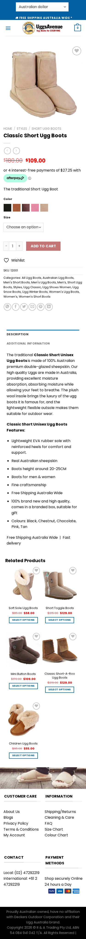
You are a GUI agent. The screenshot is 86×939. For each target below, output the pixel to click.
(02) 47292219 (26, 872)
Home (7, 129)
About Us (11, 811)
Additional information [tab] (28, 343)
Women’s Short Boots (34, 297)
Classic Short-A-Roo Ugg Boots (59, 676)
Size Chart (54, 829)
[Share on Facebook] (15, 307)
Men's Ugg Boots (43, 282)
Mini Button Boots (23, 674)
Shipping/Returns (60, 811)
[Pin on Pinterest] (40, 307)
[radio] (7, 208)
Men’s (61, 282)
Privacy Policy (15, 823)
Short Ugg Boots (46, 129)
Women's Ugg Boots (64, 292)
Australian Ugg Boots (58, 278)
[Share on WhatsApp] (7, 307)
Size (6, 217)
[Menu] (8, 28)
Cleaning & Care (59, 817)
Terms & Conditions (21, 829)
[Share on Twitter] (24, 307)
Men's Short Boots (16, 282)
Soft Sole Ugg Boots (23, 608)
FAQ (48, 823)
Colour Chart (56, 835)
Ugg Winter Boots (35, 292)
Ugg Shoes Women (56, 287)
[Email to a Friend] (32, 307)
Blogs (8, 817)
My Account (14, 835)
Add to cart (43, 246)
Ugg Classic (32, 287)
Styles (22, 129)
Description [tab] (17, 334)
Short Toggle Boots (60, 608)
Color (7, 199)
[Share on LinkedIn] (49, 307)
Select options (23, 620)
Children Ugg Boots (23, 743)
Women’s (10, 297)
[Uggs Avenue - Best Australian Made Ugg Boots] (42, 28)
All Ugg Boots (31, 278)
